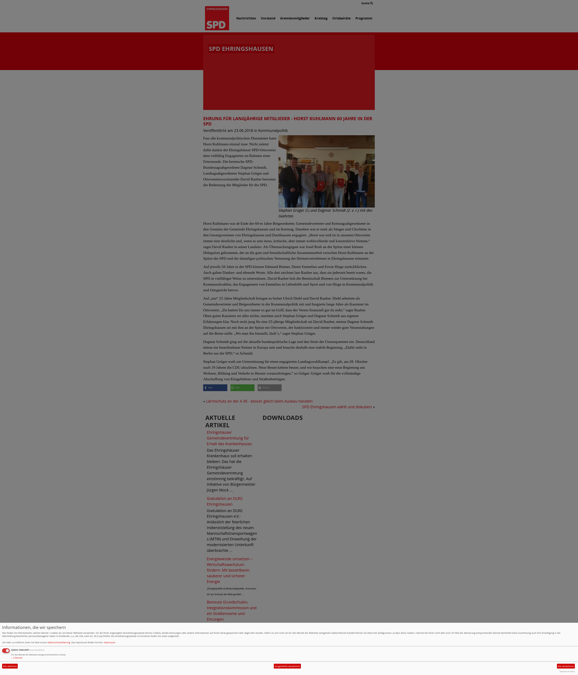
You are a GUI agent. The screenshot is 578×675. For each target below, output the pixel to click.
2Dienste (16, 657)
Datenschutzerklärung (59, 642)
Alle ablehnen (10, 666)
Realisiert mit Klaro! (567, 671)
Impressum (109, 642)
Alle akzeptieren (566, 666)
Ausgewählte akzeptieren (287, 666)
